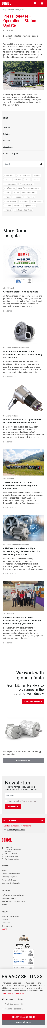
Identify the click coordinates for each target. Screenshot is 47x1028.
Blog (23, 9)
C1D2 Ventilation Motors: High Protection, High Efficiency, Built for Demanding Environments (21, 551)
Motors (4, 870)
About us (5, 920)
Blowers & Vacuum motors (11, 874)
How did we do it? (23, 760)
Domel (4, 9)
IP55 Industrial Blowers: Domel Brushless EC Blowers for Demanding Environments (22, 354)
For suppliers (6, 923)
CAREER (4, 929)
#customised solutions (23, 210)
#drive (16, 193)
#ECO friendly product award (29, 188)
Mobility (4, 904)
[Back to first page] (6, 3)
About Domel (8, 147)
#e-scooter (17, 197)
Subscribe (13, 806)
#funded (7, 180)
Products (6, 141)
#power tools (30, 206)
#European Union (23, 175)
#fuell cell (18, 206)
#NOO (26, 180)
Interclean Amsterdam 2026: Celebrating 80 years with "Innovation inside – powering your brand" (22, 620)
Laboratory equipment (9, 877)
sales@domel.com (11, 856)
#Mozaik (17, 180)
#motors (7, 210)
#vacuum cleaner (26, 184)
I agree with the (22, 801)
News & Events (7, 926)
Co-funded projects (10, 154)
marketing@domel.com (16, 830)
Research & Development (10, 916)
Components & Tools (9, 880)
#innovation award (29, 193)
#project (37, 175)
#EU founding (9, 188)
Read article (8, 311)
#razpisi (35, 180)
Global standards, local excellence (20, 291)
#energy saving (10, 184)
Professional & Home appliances (13, 895)
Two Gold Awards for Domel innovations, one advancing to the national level (20, 485)
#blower (7, 206)
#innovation (29, 197)
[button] (41, 164)
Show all (6, 127)
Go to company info (33, 701)
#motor (7, 197)
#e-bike (7, 193)
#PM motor (24, 201)
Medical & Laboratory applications (13, 901)
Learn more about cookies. (13, 993)
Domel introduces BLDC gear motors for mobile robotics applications (22, 421)
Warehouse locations (12, 859)
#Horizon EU (9, 175)
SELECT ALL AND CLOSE (23, 1017)
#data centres (37, 201)
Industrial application (9, 898)
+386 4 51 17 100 (11, 854)
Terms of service (28, 801)
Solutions (6, 134)
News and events (13, 9)
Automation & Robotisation (11, 883)
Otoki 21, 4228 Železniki (13, 850)
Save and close (23, 1022)
